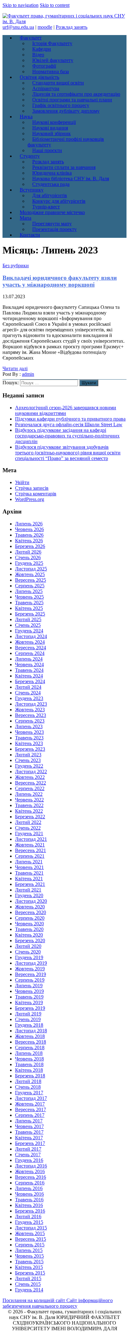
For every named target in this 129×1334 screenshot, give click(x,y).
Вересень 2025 (30, 580)
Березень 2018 (30, 1075)
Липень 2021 (29, 861)
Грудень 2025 (29, 563)
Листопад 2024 (31, 636)
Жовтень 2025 (30, 574)
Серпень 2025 (29, 585)
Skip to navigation (21, 5)
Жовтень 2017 (30, 1104)
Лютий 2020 (28, 946)
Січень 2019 (28, 1019)
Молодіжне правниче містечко (52, 212)
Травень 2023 (29, 737)
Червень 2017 (29, 1126)
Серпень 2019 (29, 980)
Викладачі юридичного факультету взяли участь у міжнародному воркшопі (60, 281)
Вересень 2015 (30, 1239)
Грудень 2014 (29, 1289)
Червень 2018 (29, 1058)
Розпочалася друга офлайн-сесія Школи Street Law (68, 424)
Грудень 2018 (29, 1025)
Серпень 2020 (29, 918)
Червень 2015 (29, 1256)
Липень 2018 (29, 1053)
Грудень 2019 (29, 957)
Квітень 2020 (29, 935)
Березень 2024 (30, 681)
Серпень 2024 (29, 653)
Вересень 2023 (30, 715)
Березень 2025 (30, 613)
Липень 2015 (29, 1250)
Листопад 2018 (31, 1030)
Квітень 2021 (29, 878)
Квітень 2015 (29, 1267)
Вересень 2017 (30, 1109)
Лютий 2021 (28, 889)
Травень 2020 (29, 929)
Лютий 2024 (28, 687)
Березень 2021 (30, 884)
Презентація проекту (54, 229)
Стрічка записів (32, 488)
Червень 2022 (29, 799)
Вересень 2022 (30, 782)
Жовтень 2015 (30, 1233)
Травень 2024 (29, 670)
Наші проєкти (47, 150)
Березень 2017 (30, 1143)
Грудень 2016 (29, 1160)
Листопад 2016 (31, 1165)
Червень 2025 (29, 597)
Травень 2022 (29, 805)
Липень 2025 (29, 591)
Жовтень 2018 (30, 1036)
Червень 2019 (29, 991)
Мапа (25, 218)
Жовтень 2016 (30, 1171)
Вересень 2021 (30, 850)
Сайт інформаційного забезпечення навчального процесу (58, 1303)
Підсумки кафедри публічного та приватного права (70, 419)
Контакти (30, 235)
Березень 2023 (30, 749)
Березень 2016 (30, 1211)
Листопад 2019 (31, 963)
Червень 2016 (29, 1194)
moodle (45, 27)
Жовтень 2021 (30, 844)
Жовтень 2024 (30, 642)
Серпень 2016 (29, 1182)
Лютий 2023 (28, 754)
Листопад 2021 (31, 839)
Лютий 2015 (28, 1278)
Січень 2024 (28, 692)
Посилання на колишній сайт (34, 1300)
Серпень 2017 (29, 1115)
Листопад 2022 (31, 771)
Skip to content (55, 5)
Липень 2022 (29, 794)
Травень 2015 (29, 1261)
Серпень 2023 (29, 720)
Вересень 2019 (30, 974)
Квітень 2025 (29, 608)
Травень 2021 (29, 873)
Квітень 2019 (29, 1002)
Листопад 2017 (31, 1098)
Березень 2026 (30, 546)
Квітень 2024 (29, 675)
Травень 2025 (29, 602)
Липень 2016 (29, 1188)
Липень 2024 (29, 659)
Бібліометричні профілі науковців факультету (66, 141)
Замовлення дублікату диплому (66, 111)
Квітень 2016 (29, 1205)
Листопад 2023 (31, 704)
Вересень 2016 (30, 1177)
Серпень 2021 (29, 856)
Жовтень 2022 (30, 777)
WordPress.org (29, 499)
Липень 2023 (29, 726)
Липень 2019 (29, 985)
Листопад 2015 (31, 1227)
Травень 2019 (29, 996)
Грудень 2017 (29, 1092)
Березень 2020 (30, 940)
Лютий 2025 (28, 619)
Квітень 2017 (29, 1137)
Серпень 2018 (29, 1047)
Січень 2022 (28, 828)
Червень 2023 (29, 732)
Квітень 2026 (29, 540)
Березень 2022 (30, 816)
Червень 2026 (29, 529)
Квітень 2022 (29, 811)
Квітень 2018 (29, 1070)
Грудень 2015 (29, 1222)
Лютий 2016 (28, 1216)
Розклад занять (71, 27)
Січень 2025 (28, 625)
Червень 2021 (29, 867)
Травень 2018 (29, 1064)
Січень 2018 (28, 1087)
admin (28, 374)
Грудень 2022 (29, 766)
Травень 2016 (29, 1199)
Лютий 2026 (28, 552)
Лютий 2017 (28, 1149)
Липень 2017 (29, 1120)
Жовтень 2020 (30, 906)
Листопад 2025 (31, 568)
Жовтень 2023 (30, 709)
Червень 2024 (29, 664)
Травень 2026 (29, 535)
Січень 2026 (28, 557)
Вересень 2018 (30, 1042)
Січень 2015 (28, 1284)
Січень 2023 (28, 760)
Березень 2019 (30, 1008)
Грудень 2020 (29, 895)
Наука (26, 116)
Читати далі (15, 368)
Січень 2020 (28, 951)
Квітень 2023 (29, 743)
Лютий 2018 (28, 1081)
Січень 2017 (28, 1154)
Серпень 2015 (29, 1244)
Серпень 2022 (29, 788)
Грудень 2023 (29, 698)
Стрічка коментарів (35, 493)
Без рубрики (16, 265)
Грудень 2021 (29, 833)
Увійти (22, 482)
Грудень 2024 (29, 630)
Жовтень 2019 (30, 968)
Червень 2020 (29, 923)
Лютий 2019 (28, 1013)
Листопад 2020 (31, 901)
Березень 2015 (30, 1272)
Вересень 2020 (30, 912)
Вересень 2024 (30, 647)
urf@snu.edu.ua (18, 27)
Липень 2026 (29, 523)
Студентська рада (51, 184)
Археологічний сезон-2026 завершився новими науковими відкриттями (65, 410)
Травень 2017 (29, 1132)
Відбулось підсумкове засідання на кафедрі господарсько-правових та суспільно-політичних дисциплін (67, 435)
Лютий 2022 (28, 822)
